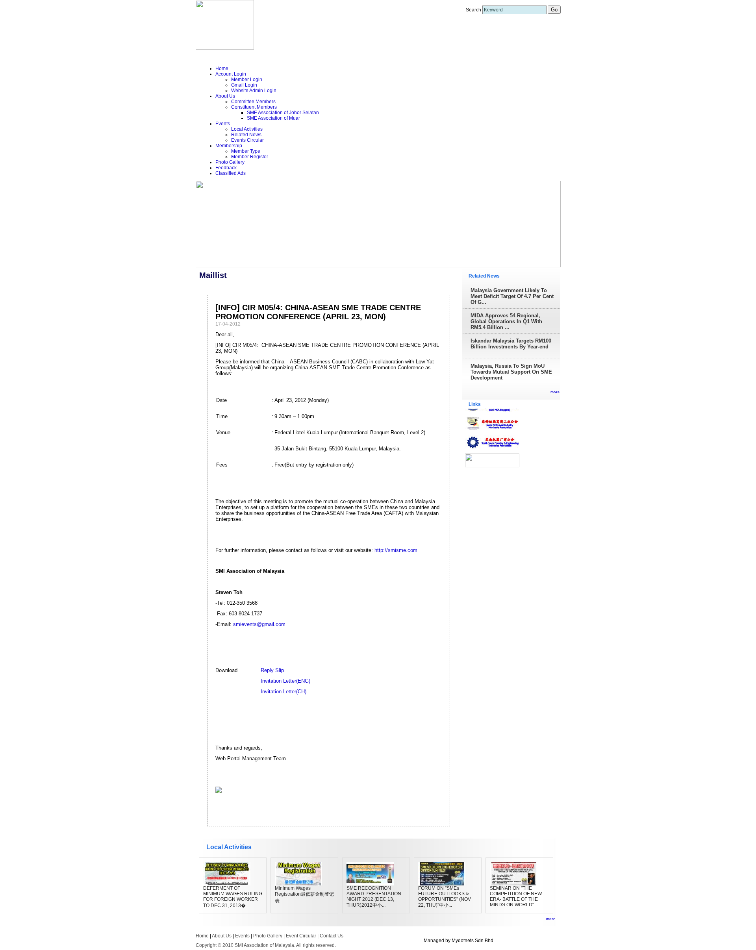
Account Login (230, 74)
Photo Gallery (230, 162)
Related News (246, 134)
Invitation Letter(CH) (283, 691)
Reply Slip (272, 670)
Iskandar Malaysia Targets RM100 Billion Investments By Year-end (511, 344)
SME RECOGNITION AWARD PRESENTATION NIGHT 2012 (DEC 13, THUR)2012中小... (373, 896)
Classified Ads (230, 173)
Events (222, 123)
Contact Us (331, 936)
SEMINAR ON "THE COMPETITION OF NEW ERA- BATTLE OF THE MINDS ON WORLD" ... (516, 896)
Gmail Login (244, 85)
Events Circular (247, 140)
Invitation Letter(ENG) (285, 681)
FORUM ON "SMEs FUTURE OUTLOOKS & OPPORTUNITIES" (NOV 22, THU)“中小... (444, 896)
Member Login (246, 79)
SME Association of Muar (273, 118)
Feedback (226, 167)
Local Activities (247, 129)
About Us (225, 96)
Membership (228, 145)
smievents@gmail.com (259, 624)
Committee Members (253, 101)
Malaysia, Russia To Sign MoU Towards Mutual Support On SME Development (511, 372)
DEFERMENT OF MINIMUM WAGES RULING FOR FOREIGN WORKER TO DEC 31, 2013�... (232, 896)
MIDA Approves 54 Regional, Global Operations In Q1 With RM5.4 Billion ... (506, 321)
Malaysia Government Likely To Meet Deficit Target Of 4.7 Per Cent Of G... (512, 296)
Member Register (249, 156)
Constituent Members (254, 107)
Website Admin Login (253, 90)
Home (221, 68)
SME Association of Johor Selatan (283, 112)
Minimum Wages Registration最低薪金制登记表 (304, 894)
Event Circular (301, 936)
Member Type (245, 151)
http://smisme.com (395, 550)
